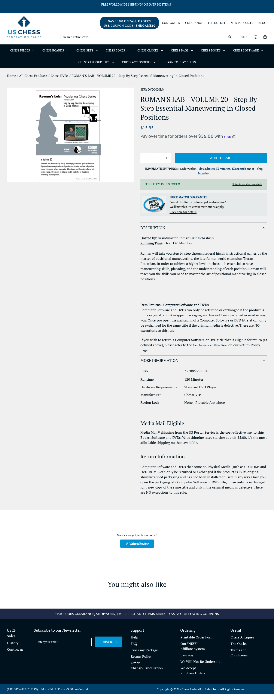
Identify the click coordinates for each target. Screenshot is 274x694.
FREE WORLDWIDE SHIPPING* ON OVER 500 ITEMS (136, 4)
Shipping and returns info (247, 184)
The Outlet (216, 23)
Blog (262, 23)
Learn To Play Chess (180, 62)
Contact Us (171, 23)
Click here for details (183, 212)
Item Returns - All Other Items (210, 345)
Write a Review (141, 544)
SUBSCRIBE (109, 642)
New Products (242, 23)
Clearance (194, 23)
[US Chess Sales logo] (32, 27)
